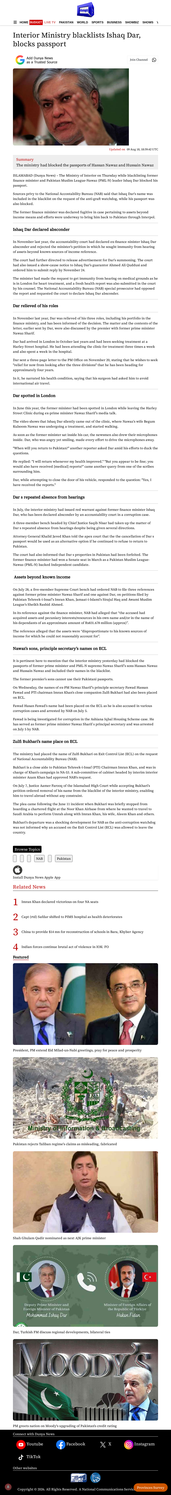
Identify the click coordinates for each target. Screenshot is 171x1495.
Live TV (49, 22)
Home (24, 22)
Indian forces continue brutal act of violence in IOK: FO (65, 946)
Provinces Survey (150, 1487)
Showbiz (132, 22)
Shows (147, 22)
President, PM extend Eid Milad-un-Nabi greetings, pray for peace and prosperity (77, 1050)
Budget (36, 22)
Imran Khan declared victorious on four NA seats (59, 901)
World (82, 22)
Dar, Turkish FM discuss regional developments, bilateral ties (61, 1332)
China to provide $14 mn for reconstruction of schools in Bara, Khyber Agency (82, 931)
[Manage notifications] (8, 1487)
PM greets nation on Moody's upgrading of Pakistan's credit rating (65, 1425)
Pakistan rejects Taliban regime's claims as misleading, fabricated (65, 1144)
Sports (97, 22)
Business (114, 22)
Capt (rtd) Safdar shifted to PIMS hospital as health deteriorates (71, 916)
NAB (39, 858)
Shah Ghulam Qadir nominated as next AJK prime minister (59, 1238)
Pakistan (66, 22)
